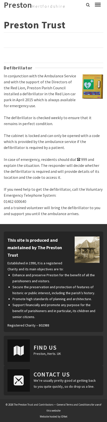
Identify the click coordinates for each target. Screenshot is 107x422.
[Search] (88, 5)
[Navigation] (97, 5)
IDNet (64, 416)
